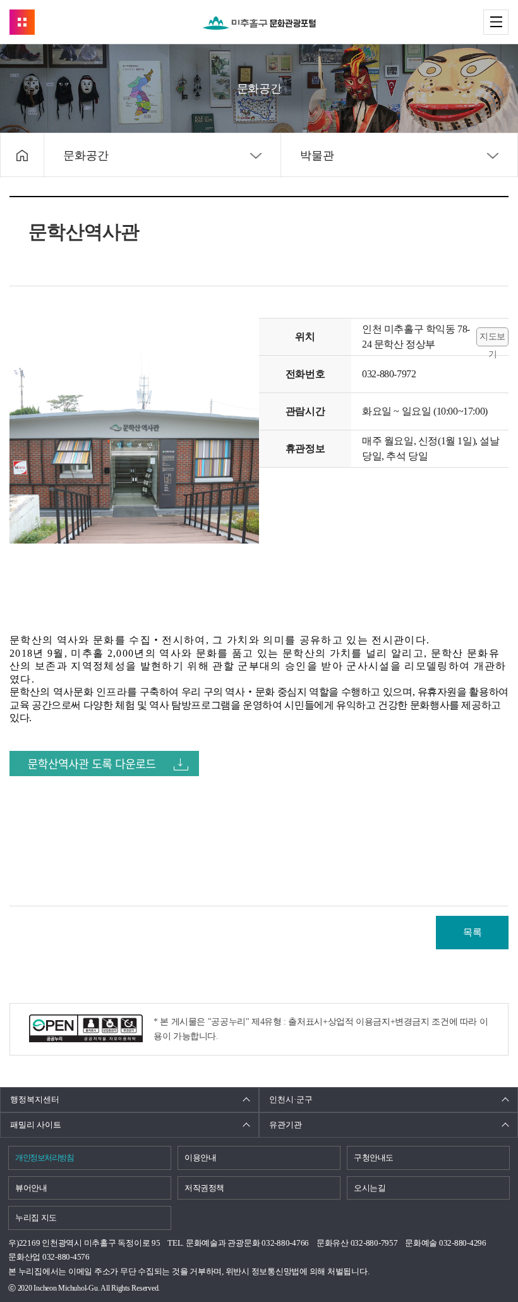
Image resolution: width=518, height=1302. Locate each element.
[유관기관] (22, 22)
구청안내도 (374, 1157)
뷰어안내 (31, 1188)
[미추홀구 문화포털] (259, 23)
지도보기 (492, 339)
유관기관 (285, 1124)
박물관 (317, 155)
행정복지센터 (34, 1099)
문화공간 (86, 155)
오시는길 (370, 1188)
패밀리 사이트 (35, 1124)
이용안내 (200, 1157)
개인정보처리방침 (44, 1157)
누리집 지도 (36, 1217)
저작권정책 (204, 1188)
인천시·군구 (291, 1099)
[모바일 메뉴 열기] (496, 22)
